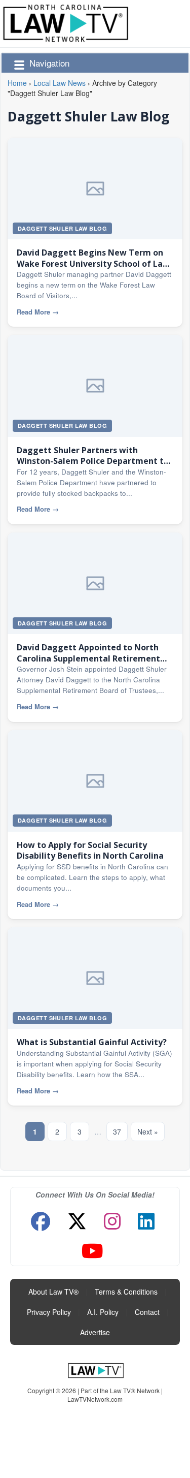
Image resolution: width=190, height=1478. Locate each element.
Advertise (95, 1332)
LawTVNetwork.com (95, 1399)
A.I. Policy (103, 1312)
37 (117, 1131)
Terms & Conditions (126, 1291)
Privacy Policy (49, 1312)
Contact (147, 1312)
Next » (147, 1131)
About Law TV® (53, 1291)
